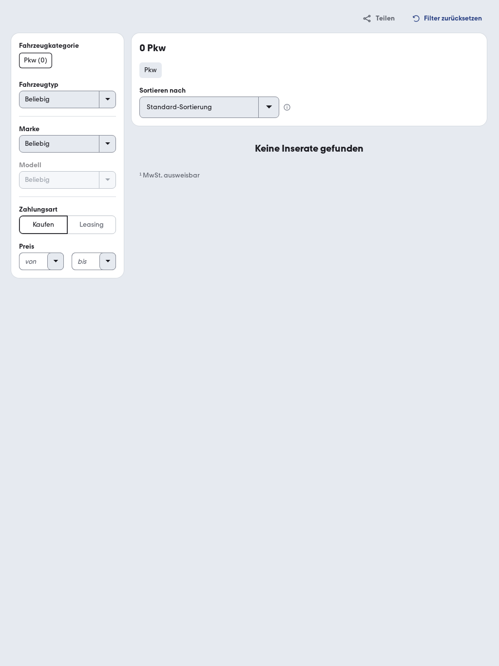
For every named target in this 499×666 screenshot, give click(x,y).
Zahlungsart (38, 209)
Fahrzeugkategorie (49, 45)
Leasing (91, 224)
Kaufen (43, 224)
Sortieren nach (162, 90)
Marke (29, 129)
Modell (30, 165)
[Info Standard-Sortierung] (287, 107)
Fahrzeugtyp (38, 84)
